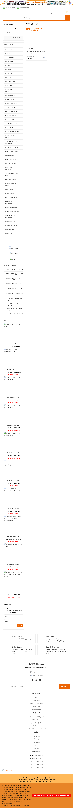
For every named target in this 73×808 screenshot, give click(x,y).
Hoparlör (8, 69)
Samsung (30, 49)
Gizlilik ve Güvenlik (36, 720)
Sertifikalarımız (36, 710)
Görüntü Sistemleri (11, 179)
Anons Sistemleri (10, 107)
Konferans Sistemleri (12, 131)
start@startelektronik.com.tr (38, 729)
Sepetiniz (36, 745)
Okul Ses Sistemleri (11, 111)
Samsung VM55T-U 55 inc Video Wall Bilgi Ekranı (36, 52)
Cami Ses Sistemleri (11, 115)
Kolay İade (36, 748)
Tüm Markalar (17, 37)
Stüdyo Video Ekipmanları (9, 136)
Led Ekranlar (9, 189)
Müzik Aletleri (9, 127)
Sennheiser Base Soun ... (14, 536)
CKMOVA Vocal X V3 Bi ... (13, 397)
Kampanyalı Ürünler (11, 221)
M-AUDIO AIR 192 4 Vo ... (14, 564)
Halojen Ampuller (10, 163)
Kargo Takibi (36, 700)
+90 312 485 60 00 (38, 761)
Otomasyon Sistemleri (9, 202)
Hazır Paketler (9, 233)
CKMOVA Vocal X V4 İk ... (14, 453)
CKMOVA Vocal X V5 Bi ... (13, 425)
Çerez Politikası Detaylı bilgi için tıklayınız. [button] (16, 805)
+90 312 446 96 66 (38, 764)
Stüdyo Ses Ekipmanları (9, 90)
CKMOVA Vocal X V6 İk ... (14, 481)
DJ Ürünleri (8, 77)
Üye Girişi (36, 739)
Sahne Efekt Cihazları (12, 151)
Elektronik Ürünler (11, 225)
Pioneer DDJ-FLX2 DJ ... (13, 369)
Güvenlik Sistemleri (11, 197)
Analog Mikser (9, 57)
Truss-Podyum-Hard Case (11, 174)
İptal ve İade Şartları (36, 723)
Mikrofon (8, 53)
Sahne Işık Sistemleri (12, 159)
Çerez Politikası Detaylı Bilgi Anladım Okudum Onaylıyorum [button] (51, 795)
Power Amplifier (10, 99)
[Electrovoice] (13, 247)
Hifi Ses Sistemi (10, 81)
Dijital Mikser (9, 61)
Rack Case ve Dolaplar (9, 168)
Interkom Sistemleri (11, 147)
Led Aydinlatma (10, 155)
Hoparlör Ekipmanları (12, 95)
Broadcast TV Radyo (11, 103)
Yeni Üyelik (60, 13)
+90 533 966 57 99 (38, 755)
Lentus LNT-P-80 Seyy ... (14, 508)
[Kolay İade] (14, 253)
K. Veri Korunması (37, 726)
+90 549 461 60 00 (38, 758)
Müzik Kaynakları (10, 119)
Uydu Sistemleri (10, 193)
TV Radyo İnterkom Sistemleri (11, 142)
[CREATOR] (13, 259)
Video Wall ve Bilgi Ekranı (11, 184)
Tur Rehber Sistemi (11, 123)
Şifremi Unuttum (36, 742)
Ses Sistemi (9, 49)
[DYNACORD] (13, 249)
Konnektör (8, 73)
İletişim (37, 698)
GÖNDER (64, 686)
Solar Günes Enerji (11, 207)
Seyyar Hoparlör (10, 85)
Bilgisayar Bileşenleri (12, 211)
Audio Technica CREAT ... (14, 592)
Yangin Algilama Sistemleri (10, 216)
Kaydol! (20, 625)
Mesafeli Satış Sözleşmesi (36, 717)
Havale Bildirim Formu (36, 704)
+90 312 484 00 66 (38, 767)
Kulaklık (7, 65)
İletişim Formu (36, 706)
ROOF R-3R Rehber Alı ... (14, 344)
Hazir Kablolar (9, 229)
